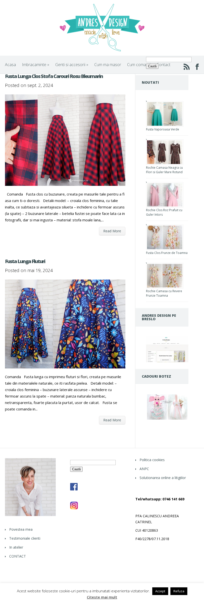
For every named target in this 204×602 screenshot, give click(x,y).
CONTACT (17, 556)
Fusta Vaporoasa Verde (162, 129)
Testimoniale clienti (24, 538)
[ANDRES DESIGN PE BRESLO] (167, 361)
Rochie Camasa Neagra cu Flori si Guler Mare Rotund (164, 169)
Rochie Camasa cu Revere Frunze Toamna (164, 293)
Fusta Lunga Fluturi (25, 261)
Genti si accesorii (71, 64)
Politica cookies (152, 459)
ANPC (144, 468)
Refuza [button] (178, 591)
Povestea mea (21, 529)
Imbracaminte (35, 64)
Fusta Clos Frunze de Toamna (167, 253)
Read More (112, 231)
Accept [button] (160, 591)
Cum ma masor (107, 64)
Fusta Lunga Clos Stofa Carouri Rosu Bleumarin (54, 76)
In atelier (16, 547)
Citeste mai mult (102, 597)
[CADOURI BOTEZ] (167, 419)
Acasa (10, 64)
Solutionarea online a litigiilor (163, 477)
